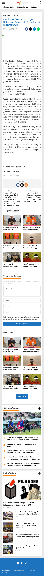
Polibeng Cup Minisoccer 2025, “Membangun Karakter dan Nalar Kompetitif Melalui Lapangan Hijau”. (23, 464)
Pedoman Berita (18, 571)
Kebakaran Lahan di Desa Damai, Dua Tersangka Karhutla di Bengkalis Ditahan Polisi (11, 247)
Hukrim (5, 30)
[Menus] (3, 2)
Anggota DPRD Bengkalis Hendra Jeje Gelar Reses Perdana (27, 547)
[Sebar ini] (26, 29)
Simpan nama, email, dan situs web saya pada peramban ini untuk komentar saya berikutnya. (21, 318)
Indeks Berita (31, 571)
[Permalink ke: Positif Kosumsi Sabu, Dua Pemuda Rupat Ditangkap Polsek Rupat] (32, 257)
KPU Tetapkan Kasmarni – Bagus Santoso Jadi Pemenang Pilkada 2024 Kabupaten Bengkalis (27, 536)
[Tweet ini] (30, 29)
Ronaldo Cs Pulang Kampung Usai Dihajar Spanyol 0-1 (22, 445)
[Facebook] (18, 185)
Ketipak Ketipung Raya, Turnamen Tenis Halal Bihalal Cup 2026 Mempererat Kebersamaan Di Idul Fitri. (21, 452)
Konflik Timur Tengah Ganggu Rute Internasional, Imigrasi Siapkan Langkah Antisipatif (28, 513)
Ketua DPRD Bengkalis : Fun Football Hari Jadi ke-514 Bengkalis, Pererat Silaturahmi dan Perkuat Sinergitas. (22, 439)
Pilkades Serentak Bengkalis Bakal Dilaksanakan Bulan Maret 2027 (18, 504)
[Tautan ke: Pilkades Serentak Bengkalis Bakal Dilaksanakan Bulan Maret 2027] (22, 488)
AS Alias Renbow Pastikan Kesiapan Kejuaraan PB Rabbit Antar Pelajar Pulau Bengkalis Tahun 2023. (32, 196)
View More (22, 396)
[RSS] (26, 185)
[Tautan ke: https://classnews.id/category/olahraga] (39, 408)
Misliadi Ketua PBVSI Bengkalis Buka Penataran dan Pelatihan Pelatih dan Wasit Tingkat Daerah (23, 458)
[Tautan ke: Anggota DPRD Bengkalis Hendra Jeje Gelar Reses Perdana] (8, 549)
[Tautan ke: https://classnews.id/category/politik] (39, 473)
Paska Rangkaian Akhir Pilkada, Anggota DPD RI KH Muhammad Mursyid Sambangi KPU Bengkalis (27, 524)
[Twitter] (22, 185)
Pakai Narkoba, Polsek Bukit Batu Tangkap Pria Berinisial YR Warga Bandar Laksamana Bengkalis (31, 229)
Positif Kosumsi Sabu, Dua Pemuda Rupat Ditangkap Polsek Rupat (31, 265)
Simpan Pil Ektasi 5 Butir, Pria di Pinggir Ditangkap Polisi (30, 247)
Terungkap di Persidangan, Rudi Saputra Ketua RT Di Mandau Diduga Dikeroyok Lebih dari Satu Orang (11, 265)
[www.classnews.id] (22, 2)
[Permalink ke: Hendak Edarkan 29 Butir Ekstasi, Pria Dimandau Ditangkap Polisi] (12, 220)
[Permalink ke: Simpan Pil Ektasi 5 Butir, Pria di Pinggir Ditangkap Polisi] (32, 239)
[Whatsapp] (38, 29)
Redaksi (4, 573)
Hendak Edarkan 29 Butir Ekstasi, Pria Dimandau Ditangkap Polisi (11, 229)
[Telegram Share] (34, 29)
